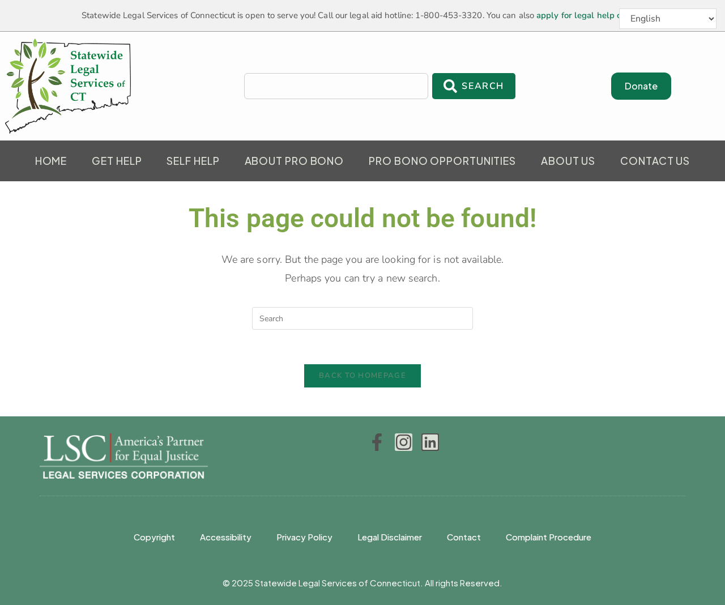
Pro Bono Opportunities (442, 160)
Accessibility (225, 536)
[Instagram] (403, 442)
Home (51, 160)
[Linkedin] (430, 442)
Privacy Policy (304, 536)
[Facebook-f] (377, 442)
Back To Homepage (362, 375)
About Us (568, 160)
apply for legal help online (589, 15)
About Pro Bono (294, 160)
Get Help (117, 160)
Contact (464, 536)
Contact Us (655, 160)
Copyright (154, 536)
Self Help (193, 160)
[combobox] (336, 86)
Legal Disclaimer (389, 536)
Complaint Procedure (548, 536)
